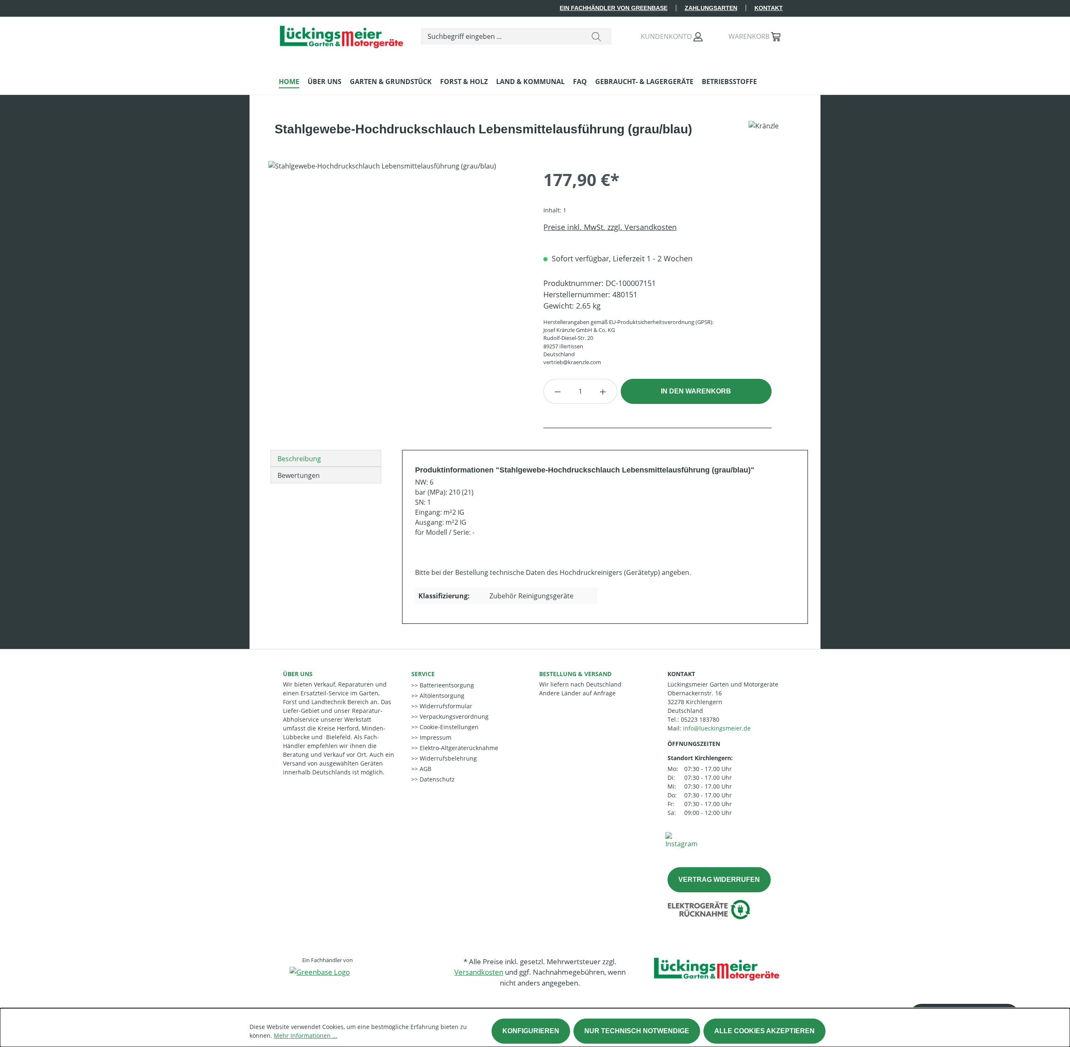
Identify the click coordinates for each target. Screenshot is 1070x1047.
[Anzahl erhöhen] (603, 391)
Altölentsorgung (441, 696)
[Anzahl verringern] (557, 391)
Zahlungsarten (711, 8)
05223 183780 (700, 719)
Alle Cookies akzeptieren (764, 1030)
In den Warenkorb (696, 391)
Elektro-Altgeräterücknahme (458, 748)
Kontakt (768, 8)
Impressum (434, 737)
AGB (424, 769)
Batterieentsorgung (446, 685)
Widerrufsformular (445, 706)
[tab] (325, 458)
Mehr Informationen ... (305, 1035)
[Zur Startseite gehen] (341, 34)
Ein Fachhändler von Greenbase (613, 8)
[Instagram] (681, 839)
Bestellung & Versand (575, 674)
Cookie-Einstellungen (448, 727)
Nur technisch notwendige (636, 1030)
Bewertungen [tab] (299, 475)
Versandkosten (478, 972)
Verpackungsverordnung (453, 716)
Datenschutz (436, 779)
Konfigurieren (530, 1030)
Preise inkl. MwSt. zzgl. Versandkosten (610, 227)
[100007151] (397, 251)
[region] (397, 251)
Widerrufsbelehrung (447, 758)
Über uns (298, 674)
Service (423, 674)
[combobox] (501, 36)
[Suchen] (596, 36)
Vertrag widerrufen (719, 879)
